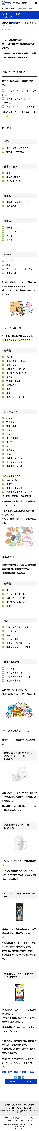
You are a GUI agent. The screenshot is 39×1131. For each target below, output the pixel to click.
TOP (6, 1118)
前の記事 (12, 1081)
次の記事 (29, 1081)
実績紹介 (10, 1120)
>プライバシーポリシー (19, 1128)
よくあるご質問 (29, 1120)
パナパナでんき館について (17, 1118)
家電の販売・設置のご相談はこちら (18, 1072)
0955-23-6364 (21, 1108)
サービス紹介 (30, 1118)
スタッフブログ (19, 1120)
